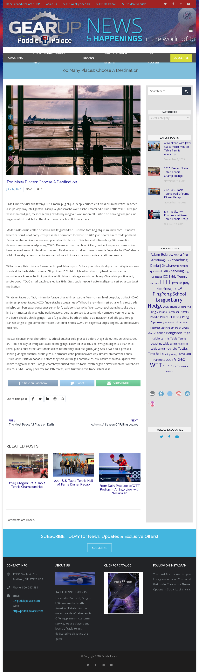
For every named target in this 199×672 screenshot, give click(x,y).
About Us (51, 4)
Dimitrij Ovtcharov (163, 265)
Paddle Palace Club (162, 317)
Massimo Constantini (168, 311)
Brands (89, 57)
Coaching (15, 57)
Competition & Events (115, 57)
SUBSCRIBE (181, 58)
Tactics (183, 349)
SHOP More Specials (134, 4)
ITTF (165, 282)
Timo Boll (154, 354)
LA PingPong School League (169, 294)
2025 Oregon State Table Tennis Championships (27, 485)
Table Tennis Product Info (50, 57)
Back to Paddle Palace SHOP (23, 4)
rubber (178, 322)
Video (179, 359)
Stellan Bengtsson (168, 333)
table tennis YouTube (164, 348)
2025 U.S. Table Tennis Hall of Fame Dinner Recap (73, 482)
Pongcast (169, 322)
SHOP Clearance (106, 4)
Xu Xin (167, 365)
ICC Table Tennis (175, 276)
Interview (154, 283)
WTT (156, 365)
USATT (169, 360)
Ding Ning (182, 265)
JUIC (174, 289)
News (29, 189)
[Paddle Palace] (97, 30)
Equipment (155, 271)
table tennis (161, 338)
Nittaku (185, 312)
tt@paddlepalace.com (26, 601)
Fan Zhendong (173, 271)
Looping (182, 306)
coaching (180, 259)
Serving (164, 327)
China (168, 260)
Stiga (186, 333)
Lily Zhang (171, 306)
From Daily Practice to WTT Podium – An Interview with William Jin (120, 489)
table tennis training (175, 343)
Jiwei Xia (177, 283)
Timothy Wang (169, 354)
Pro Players (154, 57)
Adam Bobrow (162, 254)
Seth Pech (175, 327)
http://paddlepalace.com (28, 611)
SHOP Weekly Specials (76, 4)
